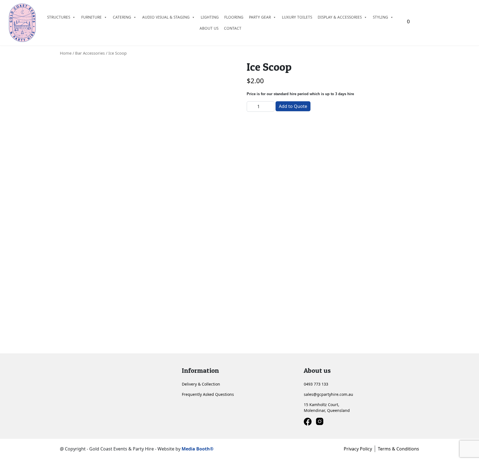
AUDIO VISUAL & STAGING (166, 17)
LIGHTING (210, 17)
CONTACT (232, 28)
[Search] (469, 22)
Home (66, 53)
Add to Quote (293, 106)
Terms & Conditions (398, 449)
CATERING (122, 17)
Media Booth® (198, 449)
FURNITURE (91, 17)
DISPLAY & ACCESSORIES (340, 17)
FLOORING (233, 17)
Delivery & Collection (201, 384)
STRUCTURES (58, 17)
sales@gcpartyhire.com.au (328, 394)
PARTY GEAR (260, 17)
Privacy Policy (358, 449)
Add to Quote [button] (84, 336)
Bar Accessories (90, 53)
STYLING (380, 17)
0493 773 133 (316, 384)
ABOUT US (209, 28)
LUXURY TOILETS (297, 17)
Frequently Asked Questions (208, 394)
